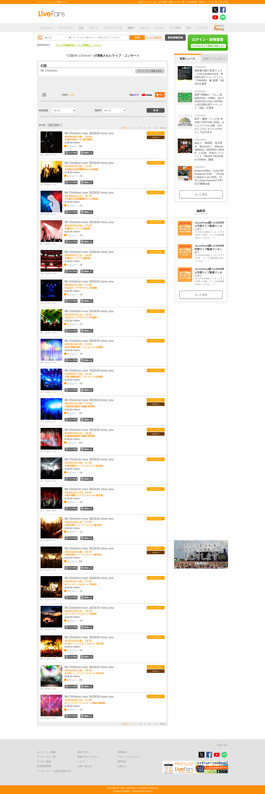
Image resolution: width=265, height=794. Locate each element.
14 (86, 390)
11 (86, 479)
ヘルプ (80, 761)
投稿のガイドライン (87, 756)
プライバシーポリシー (129, 756)
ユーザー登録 (44, 761)
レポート (144, 27)
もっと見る (201, 194)
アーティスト (66, 27)
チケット (93, 27)
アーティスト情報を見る (150, 71)
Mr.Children (49, 70)
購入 (162, 94)
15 (86, 360)
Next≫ (163, 128)
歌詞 (136, 95)
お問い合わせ (84, 766)
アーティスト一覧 (46, 756)
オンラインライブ (113, 27)
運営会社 (122, 761)
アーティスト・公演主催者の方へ (54, 771)
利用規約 (122, 752)
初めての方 (83, 752)
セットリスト (46, 27)
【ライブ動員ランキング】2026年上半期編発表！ (81, 45)
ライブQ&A (175, 27)
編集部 (131, 27)
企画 (189, 27)
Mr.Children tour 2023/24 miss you (89, 133)
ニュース (159, 27)
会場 (81, 27)
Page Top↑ (222, 745)
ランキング (202, 27)
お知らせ (122, 766)
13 (86, 271)
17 (86, 508)
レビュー (155, 137)
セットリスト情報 (46, 752)
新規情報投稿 (175, 37)
